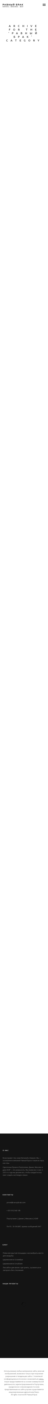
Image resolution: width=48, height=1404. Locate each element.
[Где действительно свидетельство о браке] (23, 1005)
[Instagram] (29, 1365)
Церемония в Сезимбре (13, 1259)
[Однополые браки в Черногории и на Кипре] (23, 304)
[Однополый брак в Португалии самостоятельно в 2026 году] (23, 413)
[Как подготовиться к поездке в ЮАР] (23, 88)
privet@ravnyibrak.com (16, 1202)
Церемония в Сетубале (13, 1263)
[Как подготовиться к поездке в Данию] (23, 707)
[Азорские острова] (22, 923)
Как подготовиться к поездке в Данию (23, 720)
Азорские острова (23, 930)
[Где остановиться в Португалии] (22, 613)
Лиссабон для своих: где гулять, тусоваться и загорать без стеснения (22, 1268)
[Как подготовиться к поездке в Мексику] (23, 200)
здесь (41, 1379)
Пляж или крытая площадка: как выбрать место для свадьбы (23, 1254)
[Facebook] (19, 1365)
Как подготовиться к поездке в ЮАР (22, 107)
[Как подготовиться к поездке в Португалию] (23, 812)
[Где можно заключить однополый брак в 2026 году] (23, 505)
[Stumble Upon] (24, 1365)
